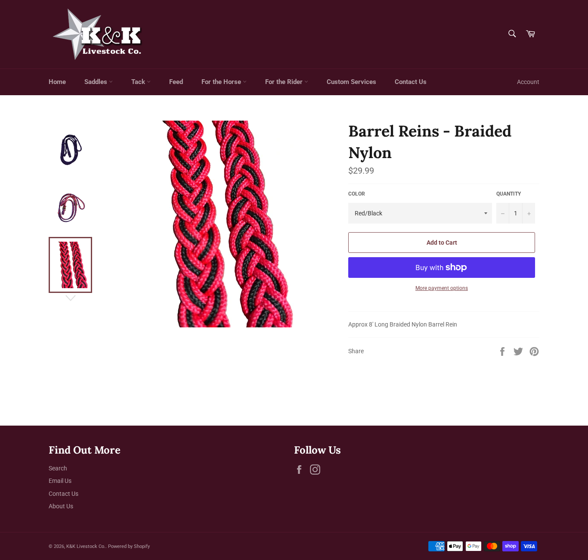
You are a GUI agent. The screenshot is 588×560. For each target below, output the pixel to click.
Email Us (60, 480)
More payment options (441, 288)
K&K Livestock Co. (85, 546)
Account (528, 81)
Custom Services (351, 82)
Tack (139, 82)
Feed (176, 82)
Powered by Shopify (129, 546)
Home (57, 82)
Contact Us (411, 82)
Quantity (508, 194)
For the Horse (222, 82)
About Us (61, 506)
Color (356, 194)
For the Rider (284, 82)
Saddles (96, 82)
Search (58, 468)
